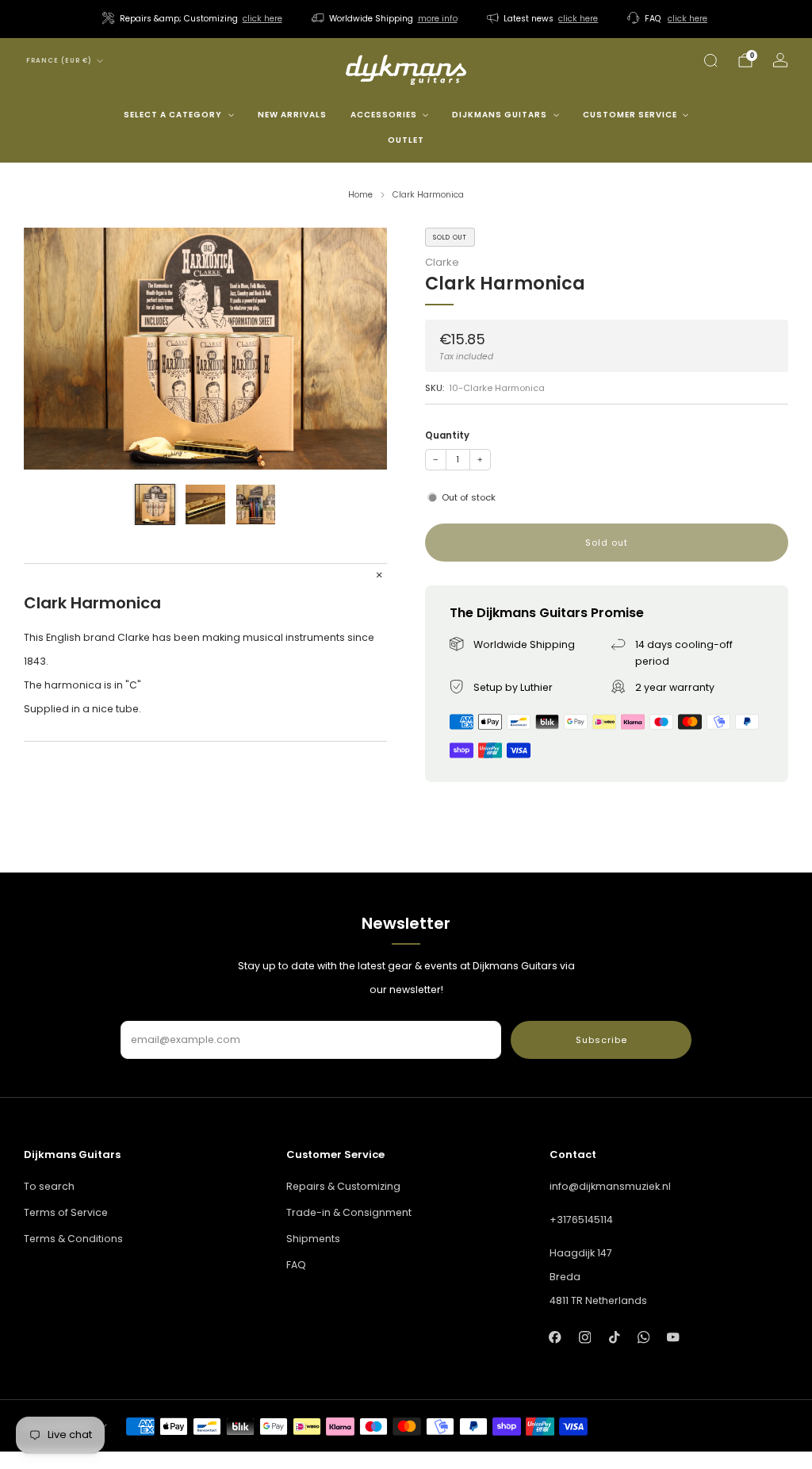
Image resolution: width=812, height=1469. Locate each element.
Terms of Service (66, 1212)
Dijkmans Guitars (499, 115)
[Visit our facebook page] (555, 1337)
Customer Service (630, 115)
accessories (383, 115)
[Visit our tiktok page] (614, 1337)
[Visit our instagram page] (584, 1337)
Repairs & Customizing (343, 1186)
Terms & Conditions (73, 1238)
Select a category (173, 115)
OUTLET (406, 140)
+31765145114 (581, 1219)
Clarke (442, 262)
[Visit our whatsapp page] (643, 1337)
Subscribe (601, 1040)
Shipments (313, 1238)
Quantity (447, 435)
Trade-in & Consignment (349, 1212)
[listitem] (193, 19)
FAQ (296, 1264)
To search (49, 1186)
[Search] (710, 60)
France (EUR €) (59, 60)
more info (438, 19)
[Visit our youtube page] (673, 1337)
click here (262, 19)
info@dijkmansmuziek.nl (610, 1186)
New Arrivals (292, 115)
